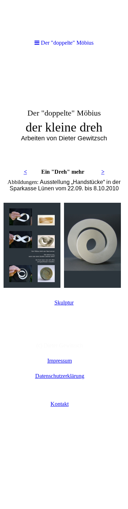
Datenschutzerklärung (59, 376)
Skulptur (64, 303)
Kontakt (59, 404)
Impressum (59, 361)
